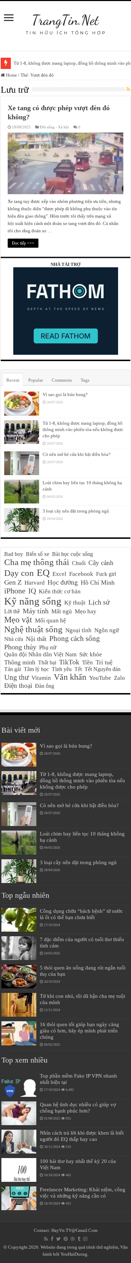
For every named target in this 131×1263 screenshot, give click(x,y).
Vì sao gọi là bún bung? (65, 394)
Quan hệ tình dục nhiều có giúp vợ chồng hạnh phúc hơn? (78, 1107)
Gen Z (13, 582)
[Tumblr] (79, 1239)
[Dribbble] (72, 1239)
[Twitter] (58, 1239)
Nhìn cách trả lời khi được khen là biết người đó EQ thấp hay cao (82, 1136)
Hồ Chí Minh (98, 582)
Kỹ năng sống (32, 601)
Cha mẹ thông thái (36, 562)
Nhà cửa (13, 639)
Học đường (63, 582)
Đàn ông (44, 686)
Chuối (79, 563)
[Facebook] (52, 1239)
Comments (62, 380)
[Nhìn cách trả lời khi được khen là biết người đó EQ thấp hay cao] (18, 1141)
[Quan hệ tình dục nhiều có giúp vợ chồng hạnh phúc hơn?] (18, 1113)
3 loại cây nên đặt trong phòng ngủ (76, 511)
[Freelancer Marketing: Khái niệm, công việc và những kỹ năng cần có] (18, 1198)
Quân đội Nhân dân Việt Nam (40, 654)
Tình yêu (62, 669)
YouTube (100, 678)
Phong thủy (20, 647)
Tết (78, 669)
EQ (43, 572)
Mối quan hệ (50, 620)
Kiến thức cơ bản (60, 591)
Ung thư (16, 677)
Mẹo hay (85, 611)
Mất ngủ (61, 611)
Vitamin (41, 678)
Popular (35, 380)
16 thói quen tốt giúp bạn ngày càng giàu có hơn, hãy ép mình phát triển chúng (79, 1030)
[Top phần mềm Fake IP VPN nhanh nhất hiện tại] (18, 1084)
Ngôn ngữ (106, 630)
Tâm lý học (36, 669)
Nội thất (36, 638)
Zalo (119, 678)
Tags (85, 380)
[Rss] (46, 1239)
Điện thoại (18, 685)
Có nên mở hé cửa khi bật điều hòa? (76, 454)
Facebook (81, 574)
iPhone (15, 590)
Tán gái (12, 669)
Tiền (87, 662)
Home (11, 75)
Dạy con (19, 573)
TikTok (69, 662)
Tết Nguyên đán (103, 669)
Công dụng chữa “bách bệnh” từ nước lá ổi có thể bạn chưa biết (81, 914)
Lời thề (12, 611)
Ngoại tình (78, 630)
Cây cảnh (101, 562)
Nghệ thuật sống (33, 629)
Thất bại (47, 662)
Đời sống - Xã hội (54, 127)
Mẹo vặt (18, 619)
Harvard (34, 582)
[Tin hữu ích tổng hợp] (65, 21)
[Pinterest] (65, 1239)
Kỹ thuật (75, 602)
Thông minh (19, 662)
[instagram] (85, 1239)
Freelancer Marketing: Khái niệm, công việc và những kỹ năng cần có (82, 1192)
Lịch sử (99, 602)
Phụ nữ (47, 647)
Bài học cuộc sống (72, 554)
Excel (59, 574)
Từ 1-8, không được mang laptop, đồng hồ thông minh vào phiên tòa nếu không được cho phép (83, 429)
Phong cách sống (74, 638)
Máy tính (36, 611)
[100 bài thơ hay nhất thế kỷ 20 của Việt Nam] (18, 1170)
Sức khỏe (90, 654)
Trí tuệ (104, 662)
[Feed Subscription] (128, 89)
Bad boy (13, 554)
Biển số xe (37, 554)
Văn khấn (70, 677)
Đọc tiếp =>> (23, 243)
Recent (13, 380)
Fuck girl (106, 574)
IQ (32, 591)
